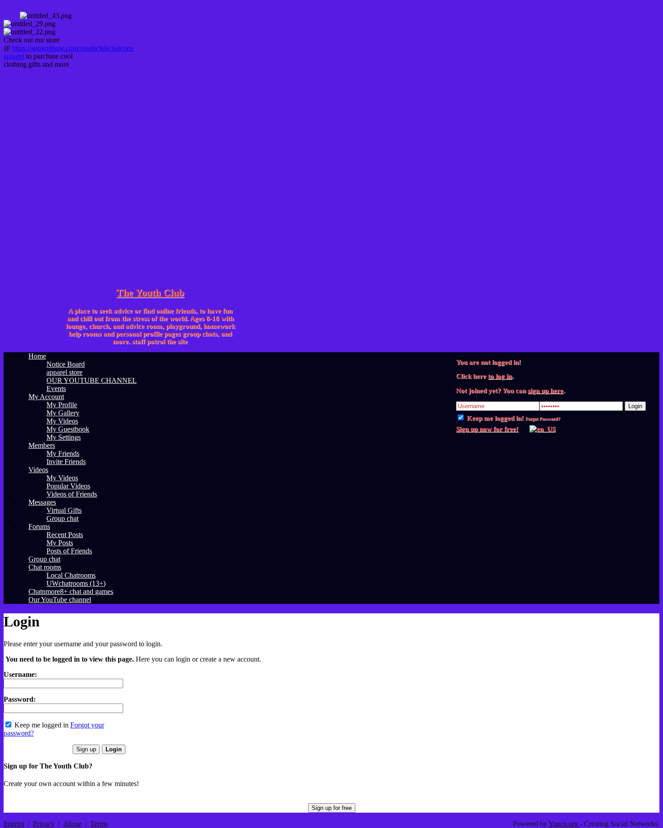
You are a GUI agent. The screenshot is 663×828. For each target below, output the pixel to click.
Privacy (44, 824)
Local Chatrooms (71, 575)
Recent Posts (64, 534)
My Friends (62, 453)
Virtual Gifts (64, 510)
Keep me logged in (41, 725)
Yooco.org (563, 824)
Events (56, 388)
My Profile (61, 405)
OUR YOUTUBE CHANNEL (91, 380)
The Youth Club (150, 292)
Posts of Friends (69, 551)
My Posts (59, 543)
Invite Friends (66, 461)
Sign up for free (332, 808)
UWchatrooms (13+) (76, 583)
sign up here (545, 390)
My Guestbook (67, 429)
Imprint (14, 824)
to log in (500, 376)
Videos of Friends (71, 494)
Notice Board (65, 364)
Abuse (72, 824)
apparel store (64, 372)
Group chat (62, 518)
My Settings (63, 437)
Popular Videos (68, 486)
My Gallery (62, 413)
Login (635, 406)
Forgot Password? (542, 418)
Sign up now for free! (487, 428)
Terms (99, 824)
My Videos (62, 421)
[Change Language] (538, 428)
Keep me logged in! (494, 418)
